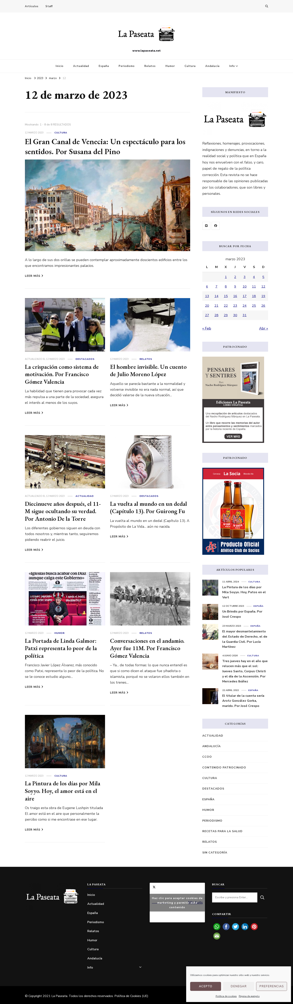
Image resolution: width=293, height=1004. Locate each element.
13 (207, 296)
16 (235, 296)
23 (235, 305)
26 (263, 305)
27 (207, 315)
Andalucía (212, 66)
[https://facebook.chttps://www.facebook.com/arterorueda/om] (216, 226)
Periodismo (127, 66)
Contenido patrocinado (224, 767)
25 (254, 305)
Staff (49, 6)
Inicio (59, 66)
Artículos (31, 6)
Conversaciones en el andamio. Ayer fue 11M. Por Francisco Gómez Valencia (147, 648)
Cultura (190, 66)
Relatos (150, 66)
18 (254, 296)
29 (226, 315)
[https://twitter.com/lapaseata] (206, 226)
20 (207, 305)
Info (232, 66)
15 (226, 296)
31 (245, 315)
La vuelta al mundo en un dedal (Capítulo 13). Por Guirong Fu (148, 507)
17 (245, 296)
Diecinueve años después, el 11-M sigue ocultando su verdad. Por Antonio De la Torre (63, 511)
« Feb (206, 328)
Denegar (239, 986)
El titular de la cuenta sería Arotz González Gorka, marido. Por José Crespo (243, 701)
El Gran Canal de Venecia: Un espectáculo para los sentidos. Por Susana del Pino (105, 146)
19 (263, 296)
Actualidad (81, 66)
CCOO (207, 757)
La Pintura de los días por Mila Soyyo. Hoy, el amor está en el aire (62, 790)
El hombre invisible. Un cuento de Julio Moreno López (148, 370)
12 (263, 286)
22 (226, 305)
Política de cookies (226, 996)
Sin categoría (214, 852)
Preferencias (271, 986)
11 (254, 286)
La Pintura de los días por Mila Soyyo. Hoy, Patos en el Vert (244, 592)
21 (216, 305)
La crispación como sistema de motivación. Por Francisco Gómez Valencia (62, 374)
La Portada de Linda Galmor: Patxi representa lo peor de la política (61, 648)
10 (245, 286)
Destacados (85, 359)
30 (235, 315)
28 (216, 315)
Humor (170, 66)
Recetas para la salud (222, 831)
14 (216, 296)
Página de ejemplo (249, 996)
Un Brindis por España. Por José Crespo (242, 614)
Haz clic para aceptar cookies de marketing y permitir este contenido (177, 902)
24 (245, 305)
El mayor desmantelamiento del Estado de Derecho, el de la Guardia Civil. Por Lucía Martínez (244, 639)
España (104, 66)
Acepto (205, 986)
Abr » (263, 328)
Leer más (32, 276)
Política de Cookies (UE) (131, 996)
